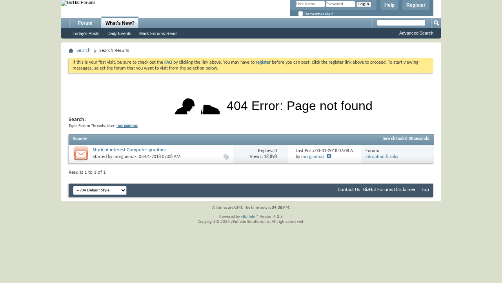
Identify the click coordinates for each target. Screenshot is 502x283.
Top (425, 189)
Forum (85, 23)
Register (416, 5)
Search (83, 50)
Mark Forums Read (157, 33)
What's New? (120, 23)
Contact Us (349, 189)
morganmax (124, 156)
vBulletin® (250, 217)
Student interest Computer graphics (129, 150)
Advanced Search (416, 33)
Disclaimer (405, 189)
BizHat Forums (378, 189)
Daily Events (119, 33)
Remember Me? (318, 14)
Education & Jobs (382, 156)
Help (389, 5)
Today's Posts (86, 33)
